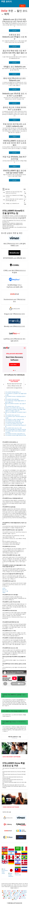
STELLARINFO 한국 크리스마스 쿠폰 (13, 428)
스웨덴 (16, 898)
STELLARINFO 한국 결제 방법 (12, 399)
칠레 (11, 893)
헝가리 (11, 898)
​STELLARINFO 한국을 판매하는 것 (13, 392)
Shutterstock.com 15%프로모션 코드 (14, 300)
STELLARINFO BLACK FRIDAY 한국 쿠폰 (14, 422)
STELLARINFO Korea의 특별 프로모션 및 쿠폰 (15, 435)
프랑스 (11, 892)
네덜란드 (25, 890)
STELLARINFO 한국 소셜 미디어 (12, 415)
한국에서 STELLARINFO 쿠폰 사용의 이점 (14, 408)
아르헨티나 (23, 893)
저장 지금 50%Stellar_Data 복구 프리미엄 (14, 158)
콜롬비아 (16, 893)
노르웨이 (23, 896)
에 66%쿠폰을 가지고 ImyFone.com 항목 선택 (14, 286)
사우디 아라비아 (8, 896)
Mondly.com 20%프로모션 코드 (14, 326)
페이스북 (4, 589)
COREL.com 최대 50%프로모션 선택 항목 (14, 271)
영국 (9, 890)
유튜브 (3, 592)
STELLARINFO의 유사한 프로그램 (12, 421)
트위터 (3, 588)
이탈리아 (17, 892)
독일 (19, 890)
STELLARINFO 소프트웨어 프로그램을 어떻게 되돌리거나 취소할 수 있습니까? (15, 410)
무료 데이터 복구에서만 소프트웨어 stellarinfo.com (14, 125)
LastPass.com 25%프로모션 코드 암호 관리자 (14, 340)
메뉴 (23, 5)
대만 (25, 895)
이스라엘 (16, 896)
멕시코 (6, 893)
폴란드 (14, 890)
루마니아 (5, 892)
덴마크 (5, 898)
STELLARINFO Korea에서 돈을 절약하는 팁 (15, 433)
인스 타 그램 (5, 591)
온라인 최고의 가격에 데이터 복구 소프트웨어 (14, 108)
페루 (5, 895)
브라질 (9, 895)
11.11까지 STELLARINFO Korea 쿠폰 (13, 423)
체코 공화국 (24, 892)
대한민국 (20, 895)
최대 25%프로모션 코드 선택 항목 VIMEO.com (14, 245)
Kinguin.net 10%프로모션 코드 (14, 314)
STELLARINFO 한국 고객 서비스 (12, 406)
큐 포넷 (15, 899)
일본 (14, 895)
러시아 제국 (23, 898)
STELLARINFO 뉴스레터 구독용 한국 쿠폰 (14, 419)
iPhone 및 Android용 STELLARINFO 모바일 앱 (15, 429)
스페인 (4, 890)
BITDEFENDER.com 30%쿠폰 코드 (14, 258)
